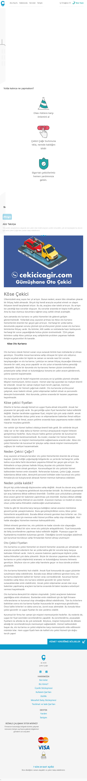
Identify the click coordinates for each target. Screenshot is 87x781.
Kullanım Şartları (43, 692)
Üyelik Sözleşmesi (43, 688)
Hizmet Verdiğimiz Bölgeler (65, 641)
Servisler (43, 680)
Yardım (43, 713)
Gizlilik (43, 696)
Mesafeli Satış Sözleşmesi (43, 700)
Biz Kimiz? (43, 684)
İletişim (43, 717)
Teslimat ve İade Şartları (43, 704)
